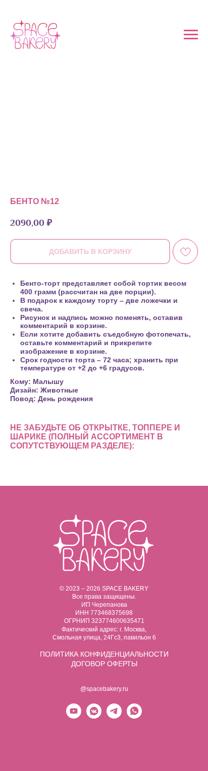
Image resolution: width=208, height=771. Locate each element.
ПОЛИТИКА (60, 654)
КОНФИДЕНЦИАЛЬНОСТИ (124, 654)
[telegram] (114, 716)
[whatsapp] (134, 716)
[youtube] (73, 716)
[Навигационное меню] (191, 35)
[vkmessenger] (93, 716)
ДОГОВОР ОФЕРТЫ (104, 664)
